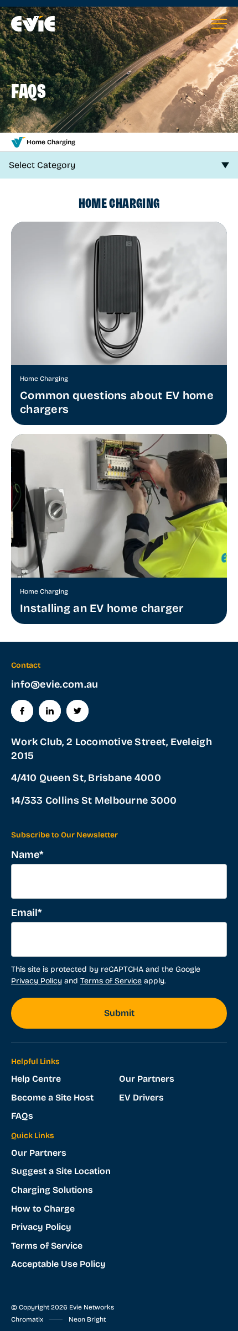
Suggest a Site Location (61, 1171)
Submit (119, 1013)
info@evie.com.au (54, 684)
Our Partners (146, 1078)
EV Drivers (141, 1097)
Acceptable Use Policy (58, 1264)
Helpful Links (35, 1061)
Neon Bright (87, 1319)
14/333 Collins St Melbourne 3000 (94, 800)
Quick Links (32, 1135)
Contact (25, 665)
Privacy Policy (36, 981)
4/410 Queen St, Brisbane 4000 (86, 778)
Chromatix (27, 1319)
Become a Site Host (52, 1097)
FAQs (22, 1115)
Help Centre (36, 1078)
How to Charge (43, 1208)
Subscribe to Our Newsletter (64, 835)
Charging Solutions (52, 1190)
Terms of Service (111, 981)
